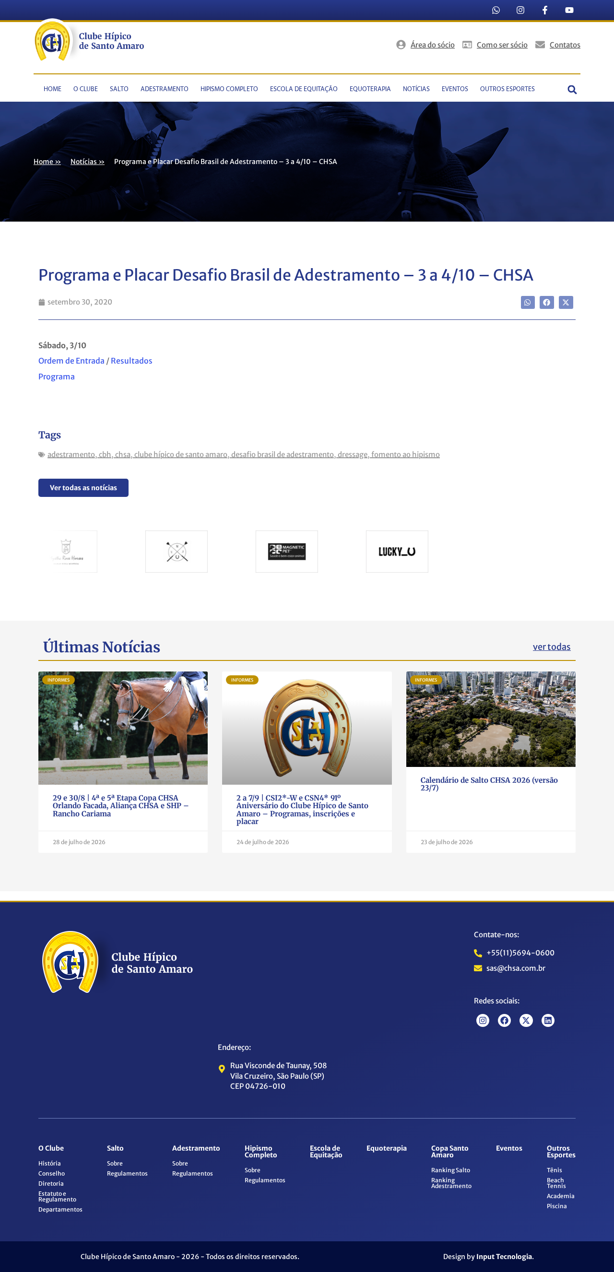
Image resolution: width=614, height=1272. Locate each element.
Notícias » (88, 161)
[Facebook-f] (545, 10)
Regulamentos (127, 1173)
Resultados (132, 360)
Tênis (554, 1170)
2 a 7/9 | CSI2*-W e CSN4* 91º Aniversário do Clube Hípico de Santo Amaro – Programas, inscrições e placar (302, 809)
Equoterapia (370, 89)
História (49, 1163)
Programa (56, 376)
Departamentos (60, 1209)
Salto (119, 89)
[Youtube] (569, 10)
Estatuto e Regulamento (57, 1196)
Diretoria (51, 1183)
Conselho (51, 1173)
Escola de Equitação (304, 89)
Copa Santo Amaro (450, 1151)
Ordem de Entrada (71, 360)
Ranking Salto (450, 1170)
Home (52, 89)
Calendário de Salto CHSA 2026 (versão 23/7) (489, 784)
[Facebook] (504, 1020)
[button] (572, 89)
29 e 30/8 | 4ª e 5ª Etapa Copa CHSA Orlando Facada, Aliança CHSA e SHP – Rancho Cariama (121, 805)
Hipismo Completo (229, 89)
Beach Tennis (556, 1183)
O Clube (85, 89)
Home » (47, 161)
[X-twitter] (526, 1020)
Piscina (557, 1206)
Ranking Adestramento (451, 1183)
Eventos (455, 89)
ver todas (552, 646)
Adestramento (165, 89)
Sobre (115, 1163)
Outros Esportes (507, 89)
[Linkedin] (548, 1020)
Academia (561, 1196)
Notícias (416, 89)
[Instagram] (520, 10)
